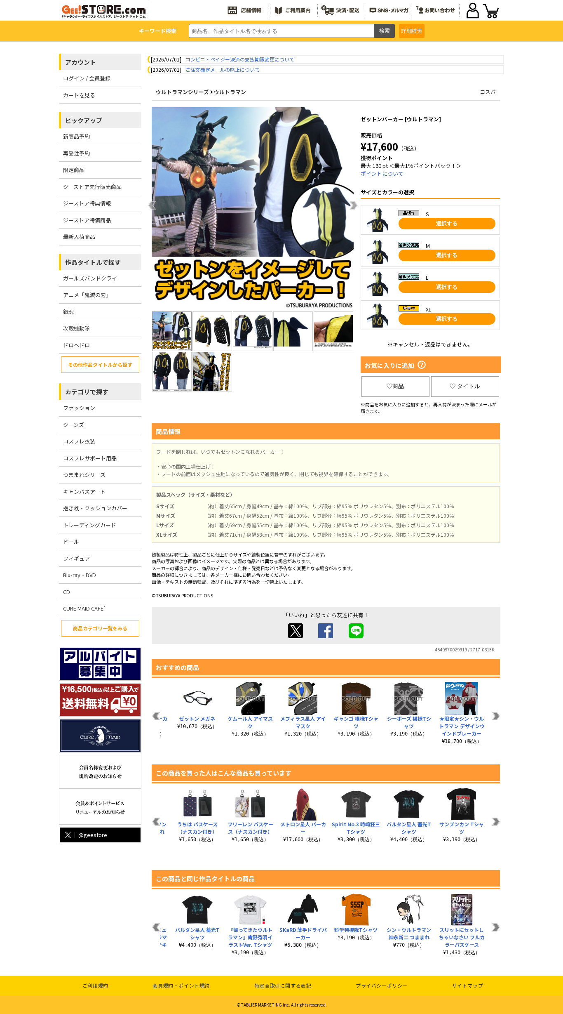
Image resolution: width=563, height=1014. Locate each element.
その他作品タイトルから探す (100, 364)
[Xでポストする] (295, 636)
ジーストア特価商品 (87, 220)
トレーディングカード (89, 525)
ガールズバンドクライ (90, 278)
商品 (398, 386)
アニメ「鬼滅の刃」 (87, 295)
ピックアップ (83, 120)
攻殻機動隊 (76, 328)
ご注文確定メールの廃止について (222, 69)
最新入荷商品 (79, 237)
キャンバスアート (84, 491)
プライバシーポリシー (382, 985)
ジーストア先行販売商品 (92, 187)
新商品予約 (76, 136)
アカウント (80, 62)
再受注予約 (76, 153)
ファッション (79, 408)
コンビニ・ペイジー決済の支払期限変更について (239, 59)
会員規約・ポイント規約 (181, 985)
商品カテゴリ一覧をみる (100, 628)
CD (66, 592)
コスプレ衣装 (79, 441)
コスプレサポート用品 (90, 458)
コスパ (488, 92)
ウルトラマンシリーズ (182, 92)
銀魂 (68, 312)
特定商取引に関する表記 (283, 985)
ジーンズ (73, 425)
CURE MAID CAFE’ (84, 608)
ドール (71, 541)
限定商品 (73, 170)
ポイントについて (382, 173)
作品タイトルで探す (93, 262)
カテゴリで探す (86, 391)
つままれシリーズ (84, 475)
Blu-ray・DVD (79, 575)
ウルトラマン (230, 92)
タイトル (468, 386)
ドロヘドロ (76, 345)
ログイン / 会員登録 (86, 78)
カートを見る (79, 95)
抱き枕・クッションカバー (95, 508)
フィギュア (76, 558)
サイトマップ (467, 985)
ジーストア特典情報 (87, 203)
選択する (446, 223)
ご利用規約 (95, 985)
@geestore (92, 835)
